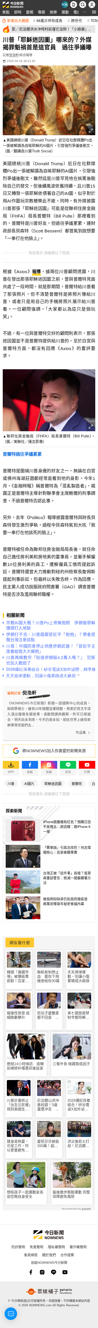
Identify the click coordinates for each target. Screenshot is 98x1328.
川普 (11, 783)
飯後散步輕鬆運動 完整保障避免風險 (71, 1194)
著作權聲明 (78, 1246)
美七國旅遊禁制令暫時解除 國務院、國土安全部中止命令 (79, 1015)
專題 (41, 12)
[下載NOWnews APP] (73, 4)
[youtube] (65, 1272)
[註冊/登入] (91, 4)
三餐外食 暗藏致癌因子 (71, 1064)
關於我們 (49, 1254)
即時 (17, 12)
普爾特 (77, 783)
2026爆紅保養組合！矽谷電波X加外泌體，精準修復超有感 (78, 1105)
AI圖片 (29, 783)
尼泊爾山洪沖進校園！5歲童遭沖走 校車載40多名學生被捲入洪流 (48, 1105)
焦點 (6, 12)
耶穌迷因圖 (53, 783)
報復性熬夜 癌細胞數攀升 (18, 1015)
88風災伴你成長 (49, 20)
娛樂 (53, 12)
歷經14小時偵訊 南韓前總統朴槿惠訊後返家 (25, 1066)
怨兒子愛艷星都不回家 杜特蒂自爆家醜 (48, 1015)
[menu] (94, 12)
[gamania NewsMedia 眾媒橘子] (49, 1291)
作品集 (81, 732)
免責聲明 (36, 1246)
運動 (65, 12)
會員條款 (31, 1254)
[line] (53, 1272)
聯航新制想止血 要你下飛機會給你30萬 (48, 976)
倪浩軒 (14, 55)
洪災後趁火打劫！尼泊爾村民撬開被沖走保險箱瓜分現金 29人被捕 (78, 1143)
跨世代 (76, 20)
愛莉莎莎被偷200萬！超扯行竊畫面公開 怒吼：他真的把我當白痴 (49, 1143)
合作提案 (67, 1254)
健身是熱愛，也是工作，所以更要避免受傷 (18, 1146)
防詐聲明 (18, 1246)
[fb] (30, 1272)
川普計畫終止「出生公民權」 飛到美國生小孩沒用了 (19, 1105)
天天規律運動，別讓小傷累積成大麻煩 (78, 976)
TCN (94, 20)
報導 (36, 271)
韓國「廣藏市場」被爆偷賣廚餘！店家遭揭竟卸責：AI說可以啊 (18, 976)
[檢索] (82, 4)
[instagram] (42, 1272)
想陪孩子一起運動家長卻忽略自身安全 (25, 1194)
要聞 (29, 12)
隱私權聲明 (56, 1246)
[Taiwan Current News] (64, 4)
